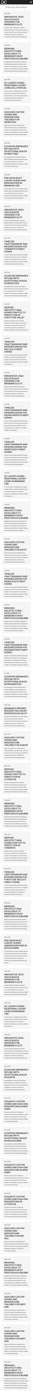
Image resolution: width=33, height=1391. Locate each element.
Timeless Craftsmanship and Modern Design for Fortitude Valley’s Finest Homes (15, 877)
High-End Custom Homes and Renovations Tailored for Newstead (14, 117)
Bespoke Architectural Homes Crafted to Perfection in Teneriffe (15, 842)
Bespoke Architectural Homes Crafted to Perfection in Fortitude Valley (15, 312)
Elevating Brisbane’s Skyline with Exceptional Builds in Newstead (16, 280)
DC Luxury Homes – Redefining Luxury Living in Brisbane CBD (15, 480)
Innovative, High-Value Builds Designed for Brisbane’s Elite (14, 21)
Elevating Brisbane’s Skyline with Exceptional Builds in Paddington (16, 680)
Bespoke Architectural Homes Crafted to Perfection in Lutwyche (15, 774)
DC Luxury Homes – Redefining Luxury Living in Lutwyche (15, 85)
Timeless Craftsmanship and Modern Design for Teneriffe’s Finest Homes (15, 246)
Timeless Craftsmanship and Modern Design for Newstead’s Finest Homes (15, 447)
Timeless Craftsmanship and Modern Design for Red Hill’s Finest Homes (15, 346)
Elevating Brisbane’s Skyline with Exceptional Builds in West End (16, 150)
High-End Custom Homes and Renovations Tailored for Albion (16, 741)
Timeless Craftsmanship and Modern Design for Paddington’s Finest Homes (16, 647)
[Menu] (31, 2)
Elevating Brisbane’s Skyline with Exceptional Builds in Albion (16, 1073)
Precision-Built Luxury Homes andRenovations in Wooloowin (15, 944)
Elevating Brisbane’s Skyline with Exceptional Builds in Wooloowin (16, 1137)
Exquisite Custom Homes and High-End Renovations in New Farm (16, 1105)
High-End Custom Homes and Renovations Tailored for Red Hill (14, 1233)
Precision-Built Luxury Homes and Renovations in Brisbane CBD (15, 182)
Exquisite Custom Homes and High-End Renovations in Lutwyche (16, 1200)
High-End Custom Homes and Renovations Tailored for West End (15, 1302)
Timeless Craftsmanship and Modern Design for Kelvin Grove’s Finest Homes (16, 412)
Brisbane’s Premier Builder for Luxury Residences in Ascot (15, 711)
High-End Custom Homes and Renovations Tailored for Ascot (15, 546)
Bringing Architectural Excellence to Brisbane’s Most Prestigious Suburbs (16, 53)
